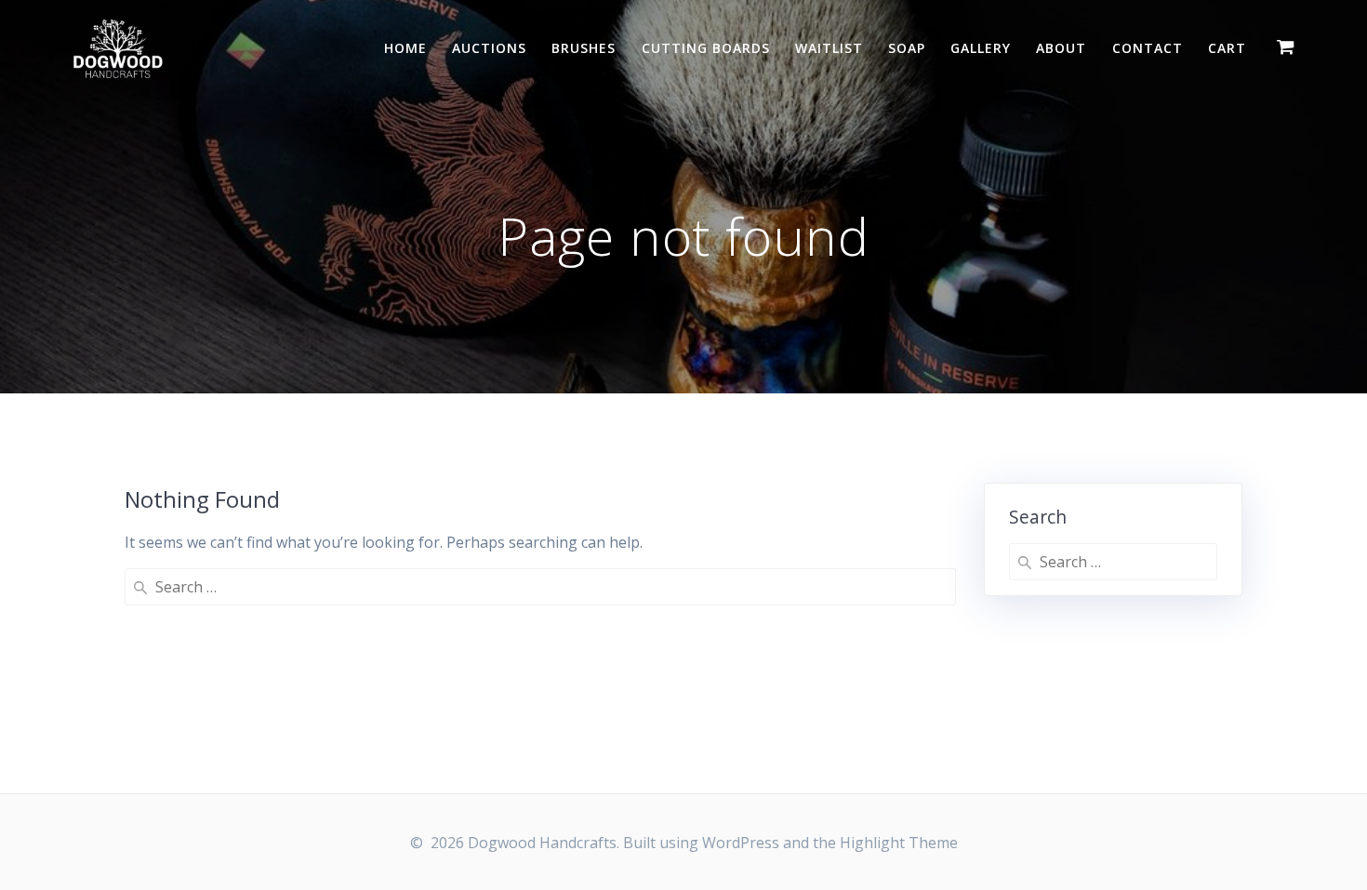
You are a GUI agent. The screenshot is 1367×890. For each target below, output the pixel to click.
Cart (1227, 48)
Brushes (583, 48)
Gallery (980, 48)
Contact (1147, 48)
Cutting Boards (706, 48)
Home (405, 48)
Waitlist (829, 48)
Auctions (489, 48)
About (1061, 48)
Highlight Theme (899, 842)
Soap (906, 48)
